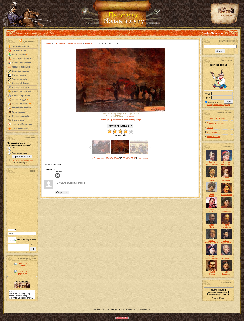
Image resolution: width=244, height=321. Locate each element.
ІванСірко (211, 210)
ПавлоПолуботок (226, 226)
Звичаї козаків (18, 75)
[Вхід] (57, 175)
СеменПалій (212, 226)
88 (124, 158)
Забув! (209, 105)
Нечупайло (130, 116)
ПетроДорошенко (226, 241)
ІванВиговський (226, 210)
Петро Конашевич (226, 179)
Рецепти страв (213, 136)
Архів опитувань (27, 160)
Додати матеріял (19, 128)
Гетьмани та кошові (21, 59)
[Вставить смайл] (35, 229)
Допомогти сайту (19, 50)
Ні (12, 150)
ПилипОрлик (212, 273)
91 (132, 158)
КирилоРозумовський (211, 241)
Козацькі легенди (20, 87)
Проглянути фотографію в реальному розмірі (120, 120)
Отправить (62, 192)
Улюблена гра (213, 132)
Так (13, 147)
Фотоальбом (59, 43)
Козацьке (89, 43)
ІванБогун (211, 194)
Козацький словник (21, 91)
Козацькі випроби (20, 116)
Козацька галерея (20, 104)
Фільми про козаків (21, 108)
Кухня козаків (18, 112)
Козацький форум (20, 83)
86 (117, 158)
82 (107, 158)
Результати (15, 160)
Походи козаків (19, 79)
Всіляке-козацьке (75, 43)
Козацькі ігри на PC (21, 95)
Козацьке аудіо (19, 100)
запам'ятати (212, 102)
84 (112, 158)
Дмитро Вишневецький (211, 163)
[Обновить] (32, 229)
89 (127, 158)
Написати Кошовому (21, 124)
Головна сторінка (20, 46)
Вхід (52, 33)
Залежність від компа (216, 123)
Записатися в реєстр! (221, 105)
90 (129, 158)
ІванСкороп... (226, 257)
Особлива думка (19, 153)
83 (109, 158)
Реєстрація (43, 33)
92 (135, 158)
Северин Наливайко (226, 163)
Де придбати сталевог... (217, 119)
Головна (19, 33)
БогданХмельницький (211, 257)
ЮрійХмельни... (226, 273)
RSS (226, 33)
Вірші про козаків (20, 71)
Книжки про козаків (21, 63)
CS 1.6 (210, 127)
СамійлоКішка (212, 179)
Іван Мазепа (226, 194)
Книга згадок (17, 120)
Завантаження (18, 54)
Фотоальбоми (30, 33)
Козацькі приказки (20, 67)
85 (115, 158)
